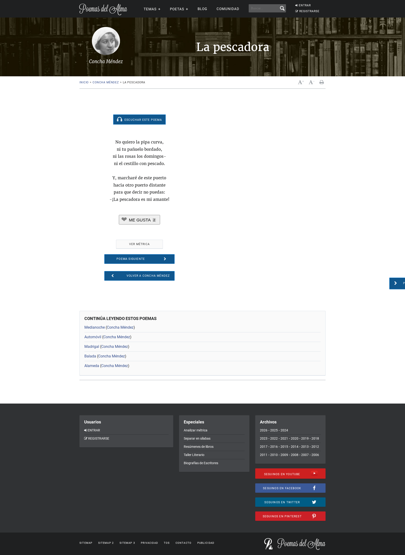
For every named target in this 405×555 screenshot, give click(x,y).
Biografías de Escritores (201, 463)
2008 (294, 454)
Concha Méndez (106, 82)
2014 (294, 446)
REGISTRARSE (309, 11)
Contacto (183, 542)
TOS (167, 542)
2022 (274, 438)
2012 (315, 446)
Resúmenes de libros (199, 446)
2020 (294, 438)
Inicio (84, 82)
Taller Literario (194, 454)
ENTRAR (305, 5)
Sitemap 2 (106, 542)
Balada (90, 356)
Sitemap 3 (127, 542)
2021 (284, 438)
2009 (284, 454)
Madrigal (91, 346)
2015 (284, 446)
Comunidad (228, 9)
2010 (274, 454)
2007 (305, 454)
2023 (263, 438)
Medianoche (94, 327)
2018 (315, 438)
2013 (305, 446)
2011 (263, 454)
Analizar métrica (195, 430)
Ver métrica (139, 244)
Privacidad (149, 542)
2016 (274, 446)
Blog (202, 9)
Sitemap (85, 542)
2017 (263, 446)
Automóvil (92, 337)
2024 (284, 430)
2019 (305, 438)
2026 (263, 430)
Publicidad (205, 542)
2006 (315, 454)
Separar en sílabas (197, 438)
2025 (274, 430)
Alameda (91, 366)
